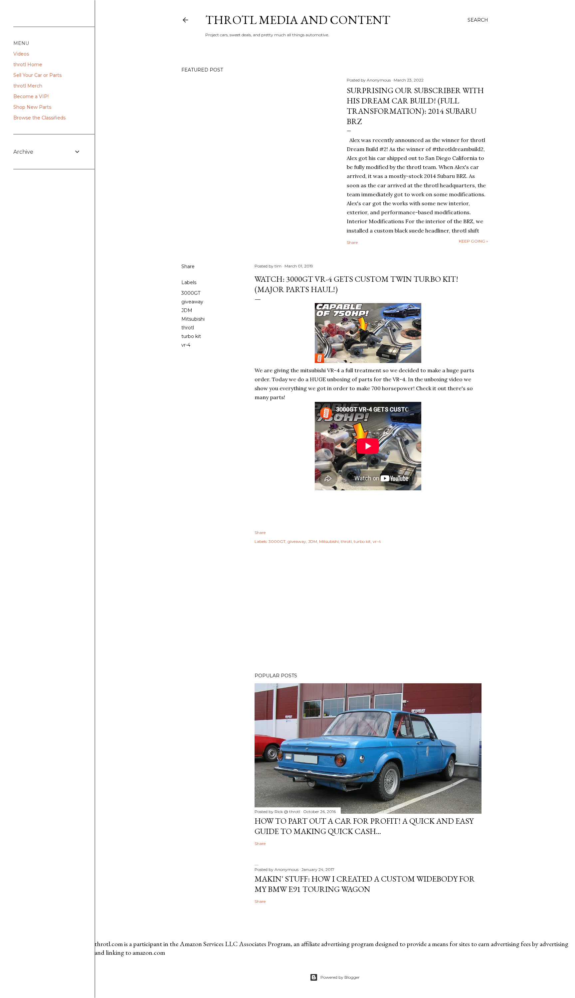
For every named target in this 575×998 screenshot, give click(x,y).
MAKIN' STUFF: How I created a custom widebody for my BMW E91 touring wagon (365, 884)
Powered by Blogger (340, 977)
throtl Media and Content (297, 20)
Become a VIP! (31, 96)
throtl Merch (27, 86)
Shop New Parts (32, 107)
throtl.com (109, 943)
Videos (21, 54)
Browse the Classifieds (39, 118)
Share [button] (352, 242)
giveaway (192, 302)
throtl (187, 328)
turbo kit (191, 336)
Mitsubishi (193, 319)
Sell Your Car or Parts (37, 75)
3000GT (190, 293)
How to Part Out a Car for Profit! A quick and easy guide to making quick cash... (364, 826)
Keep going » (473, 241)
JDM (186, 310)
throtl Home (27, 65)
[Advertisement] (368, 609)
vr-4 (185, 345)
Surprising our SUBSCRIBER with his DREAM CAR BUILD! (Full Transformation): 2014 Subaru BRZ (415, 105)
